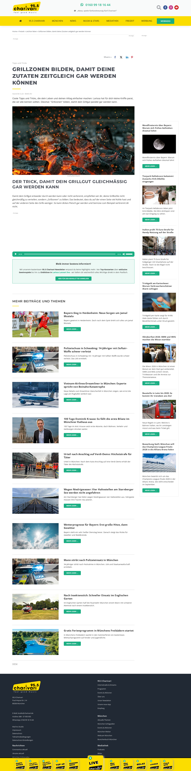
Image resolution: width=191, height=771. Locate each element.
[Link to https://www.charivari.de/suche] (159, 7)
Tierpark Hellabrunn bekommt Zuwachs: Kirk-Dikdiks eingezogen (158, 179)
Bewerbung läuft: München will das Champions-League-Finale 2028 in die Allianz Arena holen (158, 447)
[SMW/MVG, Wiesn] (159, 344)
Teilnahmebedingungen (21, 737)
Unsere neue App (104, 704)
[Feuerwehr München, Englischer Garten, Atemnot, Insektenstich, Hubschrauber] (35, 594)
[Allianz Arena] (159, 454)
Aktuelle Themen (104, 720)
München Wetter (104, 731)
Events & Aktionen (105, 693)
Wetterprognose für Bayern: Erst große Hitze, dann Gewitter (95, 526)
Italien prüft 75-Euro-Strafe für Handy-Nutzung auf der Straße (158, 231)
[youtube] (176, 7)
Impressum (16, 730)
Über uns (101, 696)
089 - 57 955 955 (25, 716)
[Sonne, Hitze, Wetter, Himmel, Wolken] (35, 524)
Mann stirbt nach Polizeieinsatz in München (91, 560)
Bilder (100, 753)
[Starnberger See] (35, 488)
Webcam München (105, 735)
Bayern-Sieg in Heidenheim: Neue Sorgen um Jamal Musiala (95, 314)
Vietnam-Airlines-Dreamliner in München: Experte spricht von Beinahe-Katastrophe (95, 385)
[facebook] (165, 7)
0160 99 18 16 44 (27, 720)
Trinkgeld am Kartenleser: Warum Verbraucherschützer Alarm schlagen (157, 286)
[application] (73, 254)
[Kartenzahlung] (159, 293)
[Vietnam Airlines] (35, 383)
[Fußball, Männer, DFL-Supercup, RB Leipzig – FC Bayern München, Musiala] (35, 312)
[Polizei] (35, 347)
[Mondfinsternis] (159, 135)
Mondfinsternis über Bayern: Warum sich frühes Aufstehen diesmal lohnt (157, 128)
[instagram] (171, 7)
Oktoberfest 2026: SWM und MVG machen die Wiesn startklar (159, 338)
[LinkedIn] (127, 57)
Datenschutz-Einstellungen (22, 740)
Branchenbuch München (107, 739)
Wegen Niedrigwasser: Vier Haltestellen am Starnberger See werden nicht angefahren (98, 491)
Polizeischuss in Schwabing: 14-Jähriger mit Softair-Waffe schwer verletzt (95, 350)
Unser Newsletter (104, 700)
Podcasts (101, 749)
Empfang (101, 708)
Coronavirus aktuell (19, 749)
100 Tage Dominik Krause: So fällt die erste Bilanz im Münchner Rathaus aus (96, 420)
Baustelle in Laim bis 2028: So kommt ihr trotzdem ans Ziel (157, 394)
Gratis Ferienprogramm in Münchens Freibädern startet (99, 630)
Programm (102, 689)
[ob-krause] (35, 418)
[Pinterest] (132, 57)
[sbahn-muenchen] (159, 400)
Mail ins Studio (18, 726)
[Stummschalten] (124, 254)
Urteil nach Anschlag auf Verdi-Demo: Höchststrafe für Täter (98, 455)
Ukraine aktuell (18, 753)
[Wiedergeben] (15, 254)
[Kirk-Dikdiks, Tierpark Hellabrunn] (159, 186)
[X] (121, 57)
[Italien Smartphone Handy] (159, 237)
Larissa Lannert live (61, 272)
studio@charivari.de (25, 713)
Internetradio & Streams (107, 685)
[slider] (129, 254)
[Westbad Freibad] (35, 630)
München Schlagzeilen (106, 724)
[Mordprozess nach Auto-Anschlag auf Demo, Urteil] (35, 453)
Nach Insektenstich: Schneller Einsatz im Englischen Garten (96, 597)
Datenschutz (17, 733)
